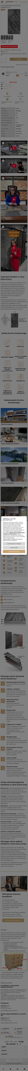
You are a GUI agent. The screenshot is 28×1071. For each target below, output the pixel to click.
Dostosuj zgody (14, 547)
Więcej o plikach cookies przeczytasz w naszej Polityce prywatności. (12, 539)
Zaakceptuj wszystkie (14, 551)
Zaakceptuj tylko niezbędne (14, 543)
